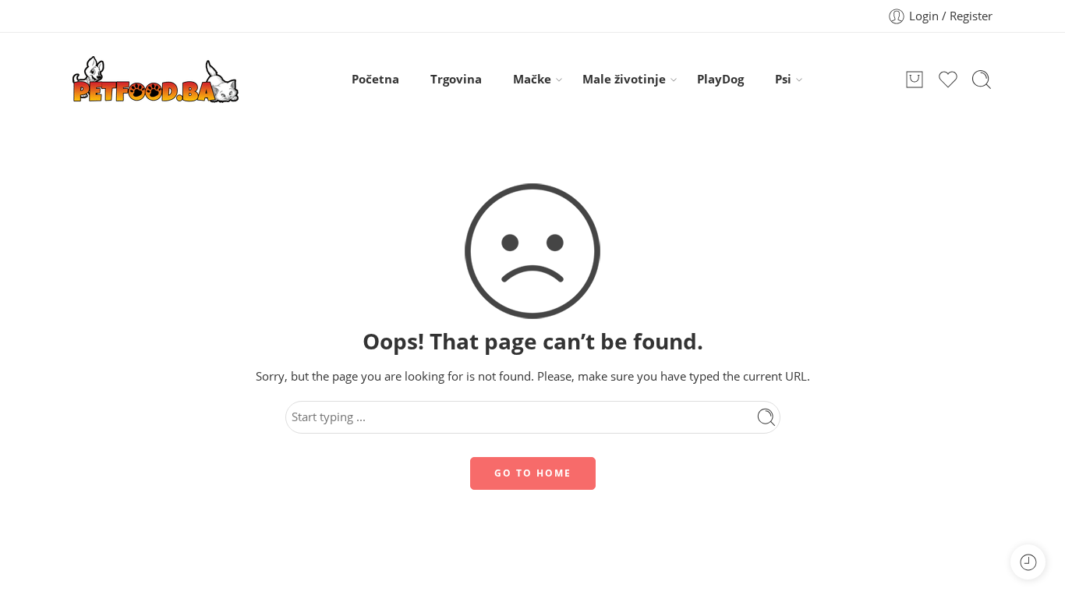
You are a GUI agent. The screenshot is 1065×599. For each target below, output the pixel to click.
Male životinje (624, 79)
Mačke (532, 79)
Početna (375, 79)
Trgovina (456, 79)
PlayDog (720, 79)
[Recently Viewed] (1028, 562)
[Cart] (914, 79)
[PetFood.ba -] (156, 79)
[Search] (981, 79)
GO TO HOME (532, 473)
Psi (783, 79)
